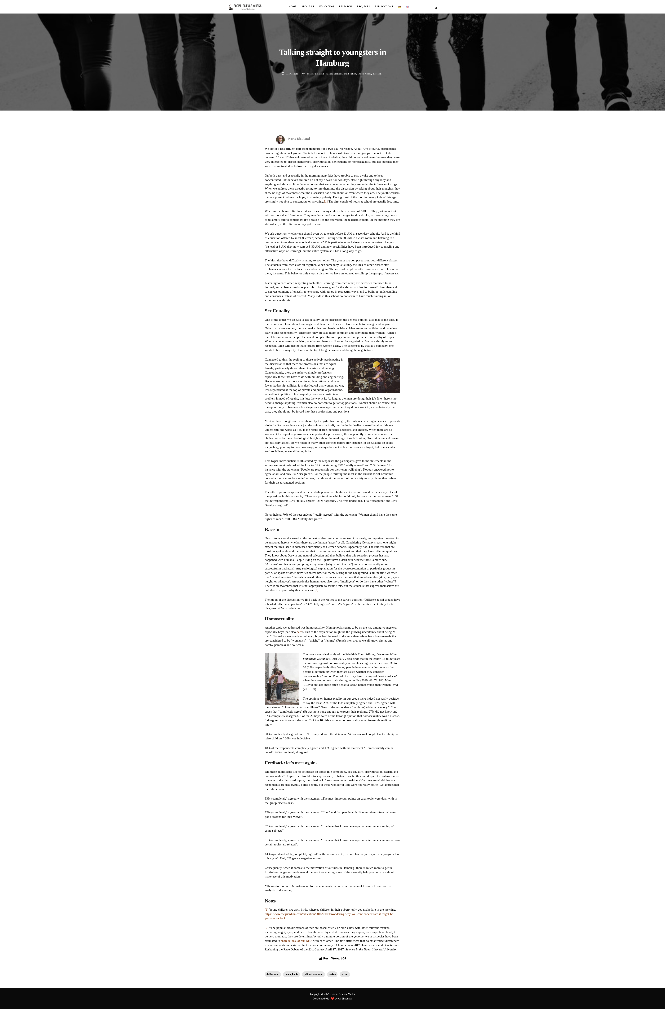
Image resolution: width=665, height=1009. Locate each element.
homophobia (291, 974)
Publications (384, 7)
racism (332, 974)
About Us (308, 7)
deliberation (273, 974)
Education (326, 7)
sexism (345, 974)
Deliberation (350, 73)
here (299, 632)
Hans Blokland (299, 139)
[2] (316, 590)
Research (345, 7)
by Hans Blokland (315, 73)
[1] (326, 201)
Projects (363, 7)
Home (292, 7)
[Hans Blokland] (280, 139)
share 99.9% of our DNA (296, 940)
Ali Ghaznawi (345, 998)
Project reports (364, 73)
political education (313, 974)
